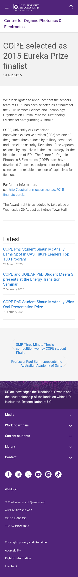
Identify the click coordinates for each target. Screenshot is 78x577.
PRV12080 (22, 526)
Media (9, 415)
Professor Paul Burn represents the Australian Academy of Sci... (36, 364)
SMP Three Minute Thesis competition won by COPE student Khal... (41, 348)
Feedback (11, 566)
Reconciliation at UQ (37, 402)
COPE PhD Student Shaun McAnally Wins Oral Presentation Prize (38, 304)
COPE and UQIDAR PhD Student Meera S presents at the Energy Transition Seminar (38, 279)
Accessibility (13, 550)
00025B (21, 518)
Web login (11, 489)
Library (10, 447)
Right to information (18, 558)
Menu (6, 7)
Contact (10, 457)
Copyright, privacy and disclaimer (26, 542)
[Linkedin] (18, 475)
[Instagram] (48, 475)
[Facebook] (8, 475)
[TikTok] (58, 475)
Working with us (17, 425)
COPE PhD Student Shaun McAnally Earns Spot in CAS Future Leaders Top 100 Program (36, 254)
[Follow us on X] (28, 475)
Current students (17, 436)
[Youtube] (38, 475)
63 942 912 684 (22, 510)
